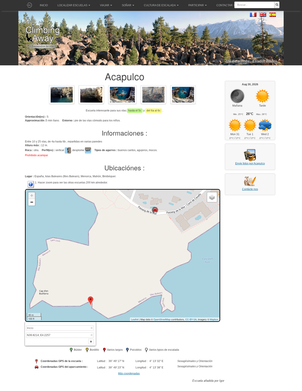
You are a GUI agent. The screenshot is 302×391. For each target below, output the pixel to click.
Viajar (104, 5)
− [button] (31, 202)
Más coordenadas (129, 373)
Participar (196, 5)
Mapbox (214, 319)
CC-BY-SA (191, 319)
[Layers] (212, 197)
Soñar (126, 5)
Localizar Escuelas (72, 5)
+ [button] (31, 195)
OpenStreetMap (161, 319)
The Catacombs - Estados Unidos (251, 61)
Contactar (224, 5)
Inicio (44, 5)
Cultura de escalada (160, 5)
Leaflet (134, 319)
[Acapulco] (61, 94)
